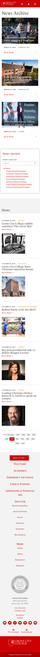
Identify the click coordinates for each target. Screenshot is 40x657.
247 (28, 435)
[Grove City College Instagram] (15, 623)
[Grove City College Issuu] (25, 623)
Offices (20, 554)
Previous (10, 435)
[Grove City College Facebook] (4, 623)
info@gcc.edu (20, 611)
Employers (20, 529)
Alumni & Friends (20, 511)
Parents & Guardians (20, 506)
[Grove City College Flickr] (30, 623)
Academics (20, 470)
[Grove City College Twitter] (10, 623)
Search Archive (10, 160)
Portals (20, 548)
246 (23, 435)
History (21, 220)
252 (22, 439)
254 (32, 439)
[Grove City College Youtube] (20, 623)
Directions (20, 615)
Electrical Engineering (27, 307)
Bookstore (20, 566)
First (5, 435)
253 (27, 439)
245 (17, 435)
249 (6, 439)
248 (33, 435)
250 (12, 439)
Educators (20, 523)
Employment (20, 560)
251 (17, 439)
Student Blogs (26, 632)
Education (22, 263)
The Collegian (13, 632)
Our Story (20, 463)
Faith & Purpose (20, 484)
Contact (20, 618)
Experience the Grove (20, 477)
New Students (20, 535)
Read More (7, 229)
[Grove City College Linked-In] (35, 623)
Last (23, 443)
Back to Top (19, 458)
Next (17, 443)
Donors (20, 517)
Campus (21, 347)
